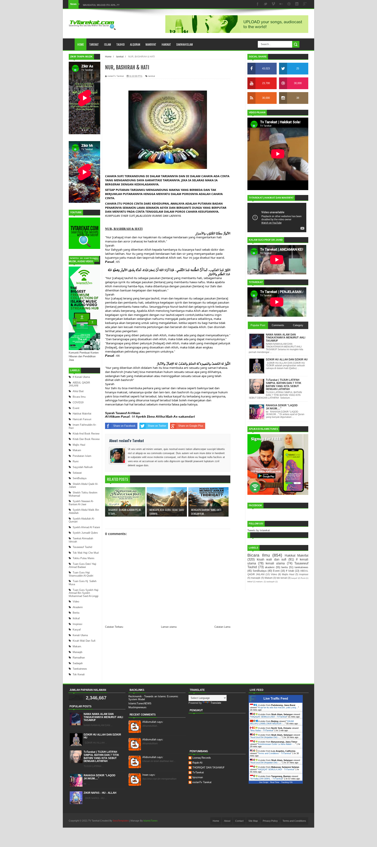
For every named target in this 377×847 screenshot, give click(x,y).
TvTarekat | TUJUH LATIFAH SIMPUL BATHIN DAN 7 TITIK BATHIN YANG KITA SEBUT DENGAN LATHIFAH (101, 756)
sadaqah (78, 663)
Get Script (263, 782)
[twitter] (265, 4)
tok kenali (79, 674)
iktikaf (76, 618)
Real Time (274, 782)
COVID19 (78, 402)
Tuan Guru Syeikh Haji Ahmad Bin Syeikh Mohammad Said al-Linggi (83, 593)
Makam (77, 450)
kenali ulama (80, 635)
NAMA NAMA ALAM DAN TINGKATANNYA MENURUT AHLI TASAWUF (103, 717)
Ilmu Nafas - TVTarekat (262, 730)
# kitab (290, 570)
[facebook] (258, 4)
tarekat (151, 76)
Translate (215, 702)
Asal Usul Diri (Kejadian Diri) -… (266, 737)
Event (76, 408)
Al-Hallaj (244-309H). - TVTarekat (267, 778)
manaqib (77, 652)
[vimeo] (273, 4)
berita (76, 612)
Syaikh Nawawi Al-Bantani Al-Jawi (81, 503)
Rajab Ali (197, 762)
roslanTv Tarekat (201, 782)
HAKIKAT (166, 44)
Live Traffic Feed (276, 698)
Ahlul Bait (78, 391)
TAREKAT (94, 44)
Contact (239, 821)
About (227, 821)
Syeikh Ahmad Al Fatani (86, 527)
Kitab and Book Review (86, 433)
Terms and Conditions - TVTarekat (274, 753)
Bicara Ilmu (79, 396)
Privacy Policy (270, 821)
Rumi (76, 461)
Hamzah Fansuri (82, 419)
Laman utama (169, 626)
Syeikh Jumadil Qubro (85, 532)
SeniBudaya (79, 478)
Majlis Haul (79, 444)
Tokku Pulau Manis (83, 558)
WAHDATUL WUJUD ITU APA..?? (101, 4)
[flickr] (281, 4)
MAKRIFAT (150, 44)
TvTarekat (198, 772)
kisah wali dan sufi (84, 640)
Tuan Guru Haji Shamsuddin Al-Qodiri (81, 574)
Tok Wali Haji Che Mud (86, 552)
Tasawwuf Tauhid (82, 547)
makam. (77, 646)
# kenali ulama (81, 376)
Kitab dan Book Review (86, 439)
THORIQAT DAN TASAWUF (208, 767)
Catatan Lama (222, 626)
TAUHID (120, 44)
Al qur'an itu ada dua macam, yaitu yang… (278, 707)
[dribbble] (289, 4)
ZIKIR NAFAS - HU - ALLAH (100, 792)
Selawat (77, 472)
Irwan (149, 774)
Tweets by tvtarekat (258, 530)
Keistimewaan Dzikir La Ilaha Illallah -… (276, 744)
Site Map (253, 821)
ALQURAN (135, 44)
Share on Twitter (157, 425)
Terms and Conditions (294, 821)
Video (76, 601)
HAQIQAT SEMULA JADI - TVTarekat (269, 717)
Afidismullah (152, 721)
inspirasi (77, 624)
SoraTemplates (121, 820)
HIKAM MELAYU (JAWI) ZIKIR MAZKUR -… (272, 722)
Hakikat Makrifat (82, 413)
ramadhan (79, 657)
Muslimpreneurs (137, 707)
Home (80, 44)
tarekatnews (80, 668)
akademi (78, 607)
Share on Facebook (124, 425)
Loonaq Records (201, 757)
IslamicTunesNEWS (139, 703)
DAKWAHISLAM (184, 44)
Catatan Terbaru (114, 626)
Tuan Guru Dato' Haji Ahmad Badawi (82, 565)
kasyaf (77, 629)
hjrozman (197, 777)
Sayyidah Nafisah (83, 467)
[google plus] (305, 4)
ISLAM (107, 44)
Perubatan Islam (82, 455)
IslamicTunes (150, 820)
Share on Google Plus (190, 425)
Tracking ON (286, 782)
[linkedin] (297, 4)
